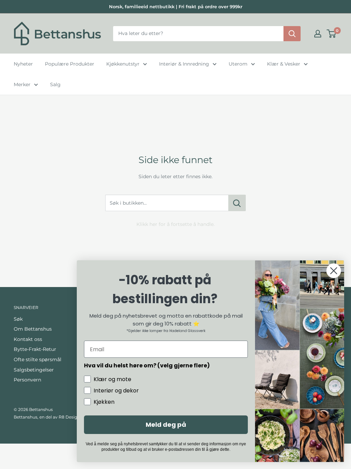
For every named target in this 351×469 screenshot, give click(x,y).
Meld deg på (166, 424)
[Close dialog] (333, 270)
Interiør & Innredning (184, 64)
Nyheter (23, 64)
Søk (18, 319)
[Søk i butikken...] (237, 203)
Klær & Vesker (283, 64)
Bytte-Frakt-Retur (35, 349)
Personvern (27, 380)
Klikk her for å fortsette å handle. (175, 224)
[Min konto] (317, 33)
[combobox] (198, 33)
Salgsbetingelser (34, 370)
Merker (22, 84)
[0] (331, 34)
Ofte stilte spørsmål (37, 359)
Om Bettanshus (33, 329)
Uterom (238, 64)
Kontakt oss (28, 339)
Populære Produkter (69, 64)
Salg (55, 84)
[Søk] (292, 33)
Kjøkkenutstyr (123, 64)
